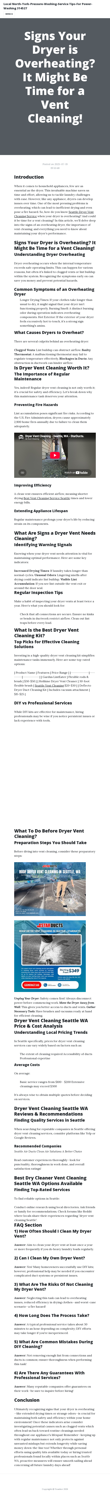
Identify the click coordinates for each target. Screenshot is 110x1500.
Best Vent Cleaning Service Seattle (47, 498)
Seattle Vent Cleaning (49, 685)
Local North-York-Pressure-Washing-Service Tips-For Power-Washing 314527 (47, 6)
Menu (8, 14)
